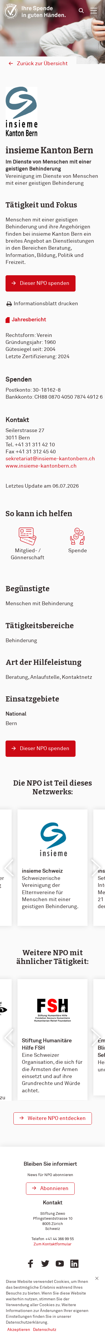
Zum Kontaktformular (52, 1244)
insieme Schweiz (42, 871)
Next (95, 868)
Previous (9, 868)
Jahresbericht (29, 319)
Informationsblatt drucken (46, 303)
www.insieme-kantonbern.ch (41, 466)
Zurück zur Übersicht (42, 63)
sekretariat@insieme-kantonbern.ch (50, 458)
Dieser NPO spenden (44, 283)
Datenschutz (44, 1330)
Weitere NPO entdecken (57, 1118)
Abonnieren (54, 1188)
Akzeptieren (18, 1330)
